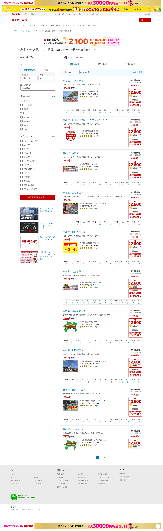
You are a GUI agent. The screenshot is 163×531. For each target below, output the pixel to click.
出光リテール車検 (31, 31)
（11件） (96, 445)
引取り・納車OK (29, 153)
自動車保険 (101, 484)
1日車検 (26, 173)
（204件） (96, 136)
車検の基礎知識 (55, 26)
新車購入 (80, 474)
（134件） (96, 366)
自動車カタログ (82, 484)
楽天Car (16, 31)
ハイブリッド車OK (30, 161)
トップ (14, 26)
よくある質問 (92, 26)
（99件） (96, 327)
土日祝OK (27, 145)
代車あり (27, 149)
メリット (32, 26)
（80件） (96, 169)
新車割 (26, 125)
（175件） (96, 96)
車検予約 (60, 477)
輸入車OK (27, 157)
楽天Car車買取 (102, 474)
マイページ (23, 26)
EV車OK (26, 165)
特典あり (27, 117)
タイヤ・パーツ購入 (84, 480)
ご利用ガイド (43, 26)
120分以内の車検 (29, 169)
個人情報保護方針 (124, 477)
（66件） (96, 208)
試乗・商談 (60, 474)
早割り (26, 129)
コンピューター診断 (30, 189)
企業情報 (122, 473)
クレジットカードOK (31, 141)
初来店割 (27, 121)
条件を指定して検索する (38, 197)
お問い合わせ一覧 (27, 509)
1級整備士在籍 (29, 185)
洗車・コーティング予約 (105, 477)
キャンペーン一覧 (68, 26)
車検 (22, 31)
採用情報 (122, 480)
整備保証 (27, 181)
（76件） (96, 248)
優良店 (26, 109)
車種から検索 (137, 72)
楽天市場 (147, 14)
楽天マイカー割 (62, 487)
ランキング (80, 26)
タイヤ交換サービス (104, 480)
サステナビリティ (41, 509)
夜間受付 (27, 177)
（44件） (96, 287)
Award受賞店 (28, 105)
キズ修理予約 (82, 477)
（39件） (96, 406)
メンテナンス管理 (62, 480)
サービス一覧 (15, 509)
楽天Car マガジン (62, 484)
